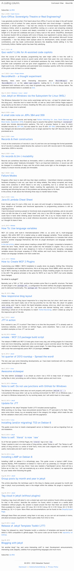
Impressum (23, 567)
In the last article (7, 244)
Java (11, 73)
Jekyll (25, 93)
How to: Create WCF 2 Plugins (18, 261)
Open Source (15, 14)
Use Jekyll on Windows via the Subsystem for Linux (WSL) (33, 95)
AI (11, 49)
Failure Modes (9, 175)
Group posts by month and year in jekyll (23, 478)
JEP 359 (20, 126)
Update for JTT (9, 403)
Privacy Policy (53, 567)
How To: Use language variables (19, 228)
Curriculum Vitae (57, 3)
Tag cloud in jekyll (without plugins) (20, 495)
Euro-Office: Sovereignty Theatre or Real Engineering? (31, 16)
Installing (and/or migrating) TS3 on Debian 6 (26, 422)
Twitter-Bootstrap (45, 310)
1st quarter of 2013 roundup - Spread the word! (27, 356)
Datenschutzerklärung (37, 567)
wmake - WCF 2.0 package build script (22, 337)
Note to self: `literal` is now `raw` (20, 437)
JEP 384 (51, 126)
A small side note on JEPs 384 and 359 (23, 115)
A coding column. (10, 3)
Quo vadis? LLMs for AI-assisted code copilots (27, 52)
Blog (13, 293)
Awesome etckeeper (12, 371)
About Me (69, 3)
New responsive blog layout (16, 296)
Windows (14, 93)
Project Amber (19, 73)
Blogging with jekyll (12, 542)
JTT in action (8, 320)
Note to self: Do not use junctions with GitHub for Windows (33, 386)
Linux (20, 93)
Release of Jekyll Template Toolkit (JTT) (23, 525)
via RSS (12, 10)
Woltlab (13, 225)
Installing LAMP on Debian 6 (16, 457)
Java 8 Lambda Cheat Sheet (17, 199)
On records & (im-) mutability (17, 156)
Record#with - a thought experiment (21, 76)
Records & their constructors (17, 139)
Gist (33, 88)
